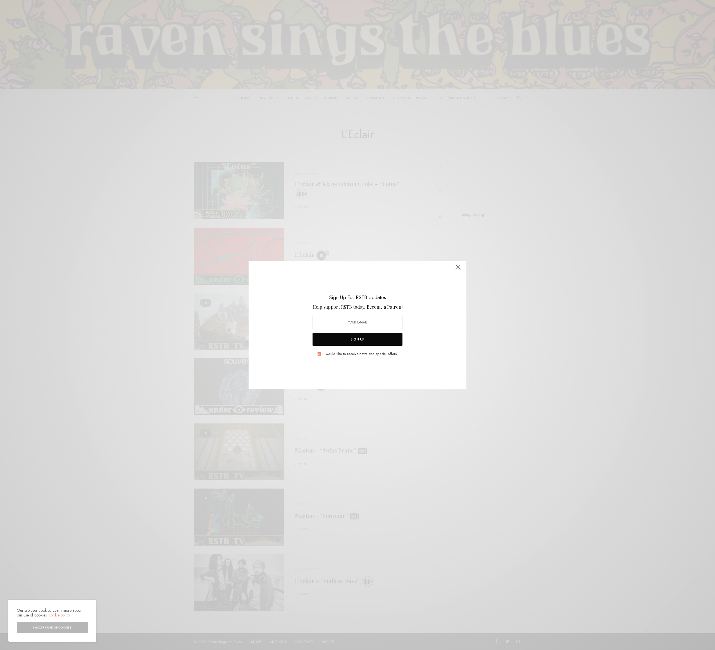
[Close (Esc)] (458, 270)
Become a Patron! (384, 307)
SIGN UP (357, 339)
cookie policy (59, 615)
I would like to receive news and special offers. (361, 354)
